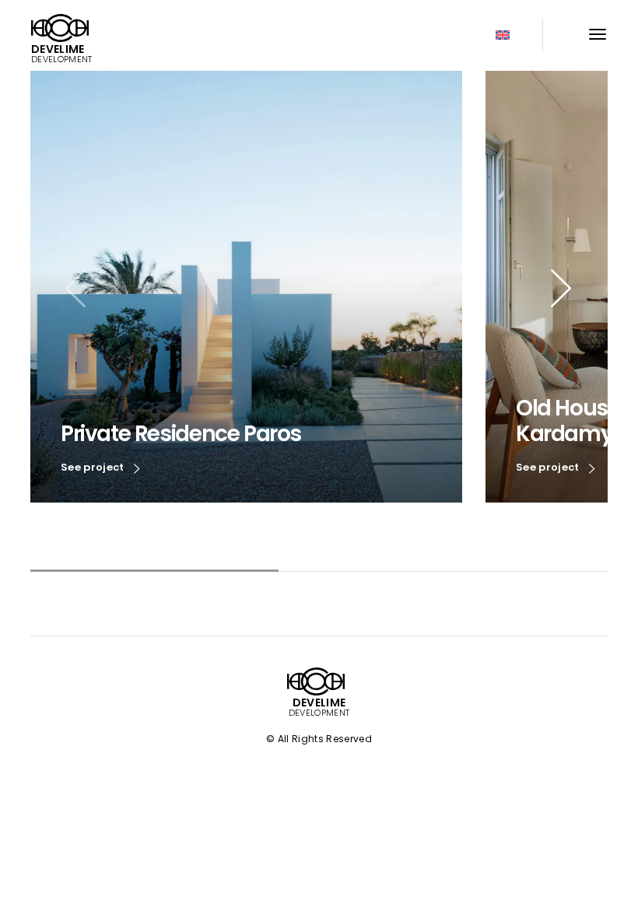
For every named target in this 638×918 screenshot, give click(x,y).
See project (94, 467)
